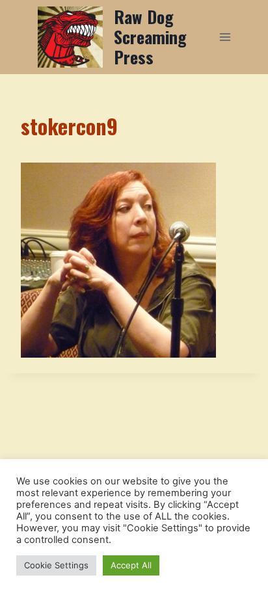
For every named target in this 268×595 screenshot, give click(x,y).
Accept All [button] (131, 565)
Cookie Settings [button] (56, 565)
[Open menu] (225, 37)
